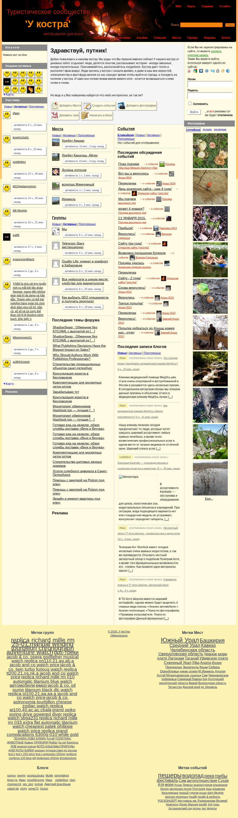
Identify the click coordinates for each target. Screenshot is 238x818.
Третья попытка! (130, 303)
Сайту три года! (130, 243)
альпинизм (220, 785)
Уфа (195, 662)
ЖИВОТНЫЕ (15, 742)
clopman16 (14, 784)
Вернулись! (127, 234)
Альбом (141, 37)
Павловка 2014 (168, 228)
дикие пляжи (189, 671)
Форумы (209, 37)
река (209, 775)
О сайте (224, 6)
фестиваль (167, 780)
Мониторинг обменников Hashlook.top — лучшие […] (74, 408)
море (169, 785)
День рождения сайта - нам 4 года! (145, 189)
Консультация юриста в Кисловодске (70, 375)
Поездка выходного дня (132, 212)
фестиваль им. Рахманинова (196, 800)
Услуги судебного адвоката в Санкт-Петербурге (80, 473)
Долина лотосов (74, 170)
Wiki (178, 6)
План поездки (128, 164)
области (183, 683)
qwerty (21, 775)
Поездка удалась (131, 263)
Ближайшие (126, 135)
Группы (192, 37)
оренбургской (168, 683)
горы (216, 804)
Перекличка (127, 183)
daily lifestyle (215, 792)
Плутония (198, 789)
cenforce (71, 754)
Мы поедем (127, 199)
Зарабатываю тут (66, 392)
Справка (207, 6)
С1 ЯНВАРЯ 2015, (132, 218)
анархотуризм (26, 746)
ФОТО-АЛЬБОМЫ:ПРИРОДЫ (55, 746)
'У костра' (48, 23)
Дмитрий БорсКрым (57, 784)
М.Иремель (206, 671)
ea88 (16, 235)
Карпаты (72, 742)
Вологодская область (212, 683)
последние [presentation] (220, 129)
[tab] (194, 129)
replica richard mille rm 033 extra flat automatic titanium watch (43, 722)
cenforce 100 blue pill (22, 758)
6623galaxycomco (24, 186)
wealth (203, 804)
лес (204, 808)
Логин (191, 79)
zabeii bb (13, 788)
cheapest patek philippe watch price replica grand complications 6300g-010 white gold (43, 730)
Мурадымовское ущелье (183, 675)
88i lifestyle (20, 210)
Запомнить (200, 104)
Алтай (50, 738)
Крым (203, 667)
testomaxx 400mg (48, 758)
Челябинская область (192, 649)
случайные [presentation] (193, 129)
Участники (123, 37)
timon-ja (12, 780)
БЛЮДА (41, 738)
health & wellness (209, 796)
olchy (23, 788)
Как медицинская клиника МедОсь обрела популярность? (142, 411)
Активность (102, 37)
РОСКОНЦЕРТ (167, 800)
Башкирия (212, 640)
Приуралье (173, 667)
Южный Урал (180, 640)
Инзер (216, 663)
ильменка (218, 789)
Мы (64, 229)
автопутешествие (202, 781)
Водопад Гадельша (147, 257)
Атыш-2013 (125, 291)
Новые (56, 135)
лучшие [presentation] (207, 129)
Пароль (193, 90)
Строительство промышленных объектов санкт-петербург (76, 366)
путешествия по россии (61, 750)
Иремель (69, 199)
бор (204, 679)
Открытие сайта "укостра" (153, 193)
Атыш (178, 785)
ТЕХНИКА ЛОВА (24, 738)
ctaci (72, 780)
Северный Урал (177, 662)
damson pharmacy (176, 796)
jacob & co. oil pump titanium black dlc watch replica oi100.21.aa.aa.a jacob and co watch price (42, 691)
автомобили (22, 685)
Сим (205, 675)
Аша (209, 789)
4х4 (210, 804)
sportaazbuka (35, 775)
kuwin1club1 (21, 137)
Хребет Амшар (73, 140)
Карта (191, 6)
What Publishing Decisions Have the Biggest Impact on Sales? (79, 347)
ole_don (28, 784)
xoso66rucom (35, 780)
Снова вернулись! (131, 287)
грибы (221, 775)
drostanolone (68, 758)
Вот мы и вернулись (133, 173)
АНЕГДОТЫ (16, 750)
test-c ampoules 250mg (50, 754)
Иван (122, 358)
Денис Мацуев (188, 804)
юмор (41, 685)
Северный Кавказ (189, 679)
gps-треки (66, 652)
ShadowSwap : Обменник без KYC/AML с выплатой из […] (75, 329)
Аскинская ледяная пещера (134, 267)
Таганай (192, 658)
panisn (11, 775)
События (160, 37)
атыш (203, 792)
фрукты (212, 808)
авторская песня (180, 789)
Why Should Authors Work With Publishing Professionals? (76, 357)
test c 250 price (25, 754)
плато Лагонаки (170, 658)
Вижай (193, 683)
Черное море (215, 654)
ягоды (197, 808)
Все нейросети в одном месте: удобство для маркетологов (85, 281)
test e (11, 754)
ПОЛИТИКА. (63, 738)
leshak (39, 784)
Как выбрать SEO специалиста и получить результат (85, 299)
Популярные (86, 135)
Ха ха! (62, 742)
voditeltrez (125, 457)
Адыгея (220, 671)
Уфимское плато (213, 658)
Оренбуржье (169, 671)
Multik (49, 775)
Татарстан (175, 687)
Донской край (191, 687)
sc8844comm (21, 362)
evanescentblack (23, 259)
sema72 (33, 788)
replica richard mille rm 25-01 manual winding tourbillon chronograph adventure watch (40, 646)
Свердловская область (180, 654)
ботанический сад (180, 808)
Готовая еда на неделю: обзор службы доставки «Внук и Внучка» (78, 427)
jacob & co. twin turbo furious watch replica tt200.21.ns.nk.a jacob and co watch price (43, 670)
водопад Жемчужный (78, 184)
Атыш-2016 (125, 177)
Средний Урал (184, 645)
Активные (69, 135)
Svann (44, 788)
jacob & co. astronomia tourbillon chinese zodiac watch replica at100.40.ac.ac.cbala (41, 703)
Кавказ (28, 742)
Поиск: (175, 25)
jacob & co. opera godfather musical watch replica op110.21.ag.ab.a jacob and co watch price (43, 660)
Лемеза (188, 785)
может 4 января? (131, 208)
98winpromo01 (22, 337)
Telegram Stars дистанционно (73, 245)
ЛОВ (13, 746)
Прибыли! (125, 228)
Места (176, 37)
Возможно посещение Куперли (142, 253)
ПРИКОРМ (41, 742)
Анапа (205, 663)
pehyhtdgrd (61, 775)
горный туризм (188, 792)
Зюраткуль (191, 667)
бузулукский (216, 679)
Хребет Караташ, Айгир (80, 155)
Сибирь (214, 667)
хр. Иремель (209, 687)
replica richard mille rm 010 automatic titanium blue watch (44, 679)
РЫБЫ (53, 742)
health (193, 796)
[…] (170, 397)
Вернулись (126, 297)
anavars (40, 750)
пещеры (170, 775)
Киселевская (170, 792)
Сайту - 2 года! (129, 278)
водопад (193, 776)
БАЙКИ (29, 750)
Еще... (209, 498)
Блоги (226, 37)
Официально (119, 635)
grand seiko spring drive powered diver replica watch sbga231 (42, 714)
